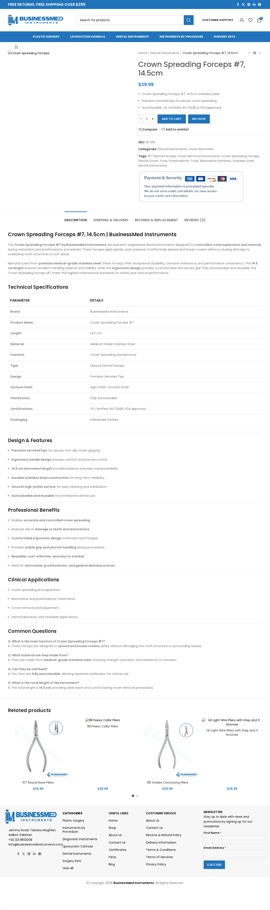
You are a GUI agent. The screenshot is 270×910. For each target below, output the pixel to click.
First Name (212, 833)
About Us (115, 835)
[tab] (75, 217)
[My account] (242, 20)
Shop (112, 828)
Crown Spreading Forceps (240, 156)
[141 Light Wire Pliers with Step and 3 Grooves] (232, 722)
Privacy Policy (156, 864)
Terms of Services (159, 857)
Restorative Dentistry (215, 161)
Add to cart (172, 119)
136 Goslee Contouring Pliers (167, 782)
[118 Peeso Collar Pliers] (103, 720)
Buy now (199, 119)
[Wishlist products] (250, 20)
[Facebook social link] (238, 4)
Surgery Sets (72, 861)
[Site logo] (35, 20)
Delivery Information (161, 842)
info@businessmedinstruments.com (36, 844)
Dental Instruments (164, 53)
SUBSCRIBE (214, 865)
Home (142, 53)
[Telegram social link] (259, 4)
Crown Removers (201, 149)
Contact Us (117, 842)
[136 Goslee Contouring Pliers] (167, 748)
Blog (112, 864)
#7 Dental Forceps (162, 156)
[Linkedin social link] (254, 4)
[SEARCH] (189, 20)
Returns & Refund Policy (163, 835)
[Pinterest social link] (249, 4)
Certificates (117, 850)
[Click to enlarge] (16, 47)
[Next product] (259, 53)
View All (68, 868)
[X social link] (243, 4)
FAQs (112, 857)
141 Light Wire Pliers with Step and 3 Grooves (232, 732)
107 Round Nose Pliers (38, 782)
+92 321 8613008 (20, 840)
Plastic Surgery (73, 820)
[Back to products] (254, 53)
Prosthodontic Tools (183, 161)
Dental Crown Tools (152, 161)
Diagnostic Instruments (80, 839)
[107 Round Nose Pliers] (38, 748)
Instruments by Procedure (74, 830)
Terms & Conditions (161, 850)
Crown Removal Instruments (198, 156)
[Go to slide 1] (133, 796)
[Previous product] (249, 53)
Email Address (215, 848)
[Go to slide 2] (137, 796)
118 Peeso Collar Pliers (102, 726)
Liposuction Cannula (78, 846)
